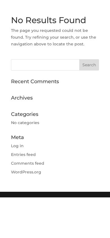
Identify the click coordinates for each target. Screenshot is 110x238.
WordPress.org (26, 172)
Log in (17, 145)
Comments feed (27, 163)
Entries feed (23, 154)
